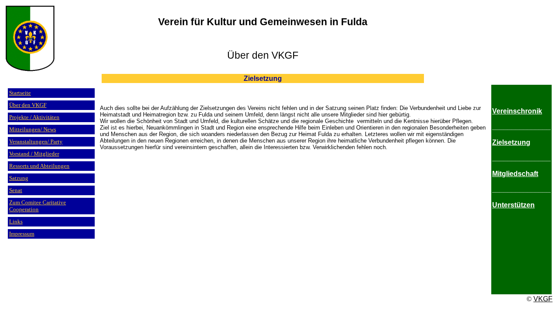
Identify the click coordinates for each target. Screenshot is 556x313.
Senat (15, 190)
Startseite (20, 93)
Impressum (21, 233)
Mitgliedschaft (515, 173)
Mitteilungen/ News (32, 129)
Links (16, 221)
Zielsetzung (511, 142)
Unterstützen (513, 205)
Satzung (18, 178)
